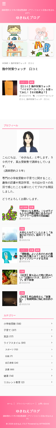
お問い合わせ (43, 404)
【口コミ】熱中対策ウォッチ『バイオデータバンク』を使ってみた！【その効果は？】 (36, 89)
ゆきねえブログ (28, 17)
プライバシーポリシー (25, 404)
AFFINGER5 (44, 424)
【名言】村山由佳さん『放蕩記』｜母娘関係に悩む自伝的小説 (36, 299)
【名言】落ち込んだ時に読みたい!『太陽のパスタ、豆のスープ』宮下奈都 (36, 277)
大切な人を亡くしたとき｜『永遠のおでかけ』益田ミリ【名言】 (36, 235)
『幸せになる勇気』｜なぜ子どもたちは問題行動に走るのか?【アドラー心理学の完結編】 (36, 213)
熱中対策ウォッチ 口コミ (38, 99)
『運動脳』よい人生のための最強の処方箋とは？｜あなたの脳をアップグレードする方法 (36, 256)
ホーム (10, 404)
